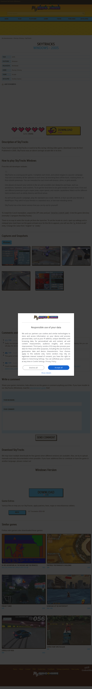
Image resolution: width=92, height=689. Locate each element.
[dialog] (46, 344)
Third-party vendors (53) (42, 346)
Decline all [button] (33, 368)
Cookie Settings (39, 361)
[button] (46, 373)
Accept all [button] (59, 367)
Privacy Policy (51, 361)
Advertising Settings (37, 359)
